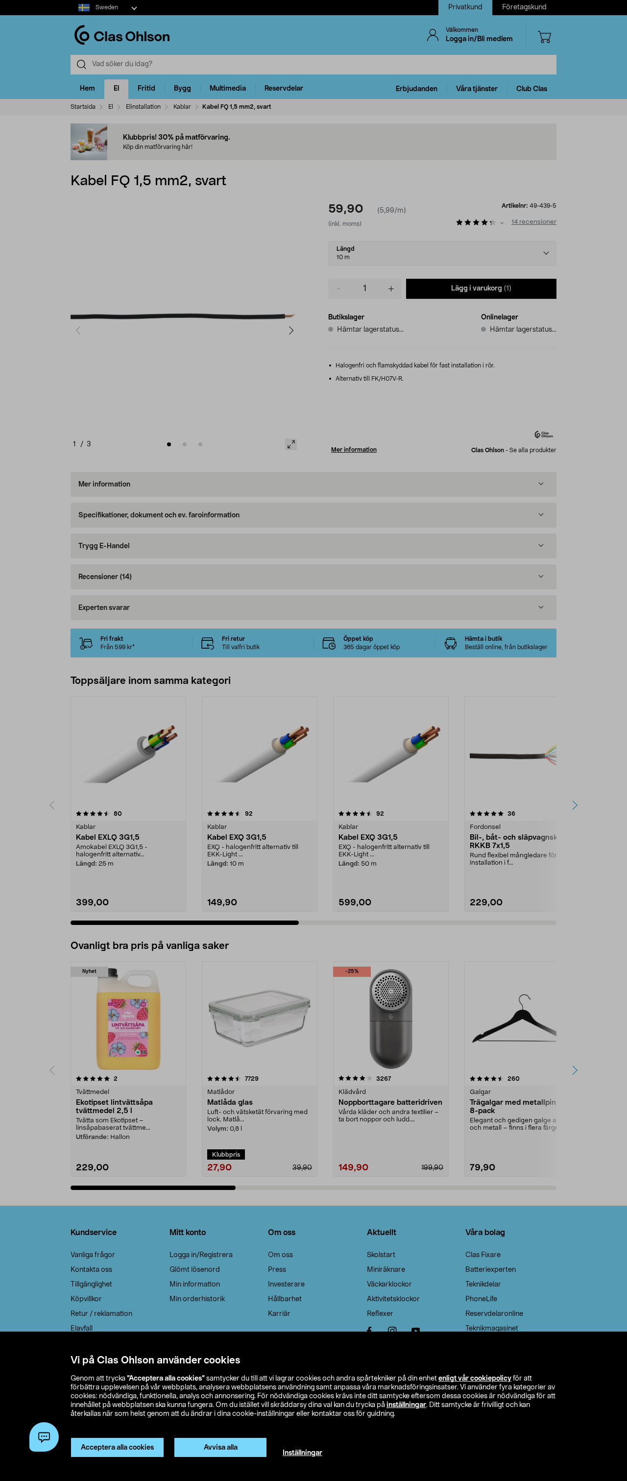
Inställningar (302, 1453)
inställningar (406, 1405)
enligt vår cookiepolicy (474, 1378)
